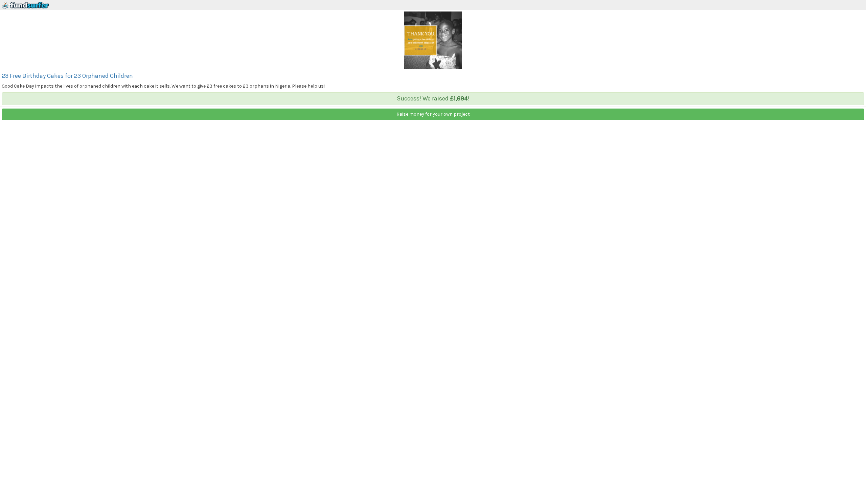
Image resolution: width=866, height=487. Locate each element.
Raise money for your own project (433, 114)
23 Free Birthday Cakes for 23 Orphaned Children (67, 75)
